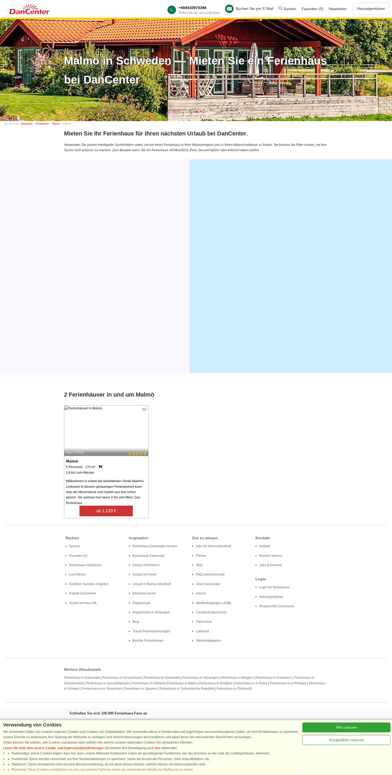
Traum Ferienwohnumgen (151, 631)
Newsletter (338, 9)
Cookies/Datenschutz (211, 612)
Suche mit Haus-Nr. (83, 603)
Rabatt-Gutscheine (82, 593)
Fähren (201, 556)
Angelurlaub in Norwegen (151, 612)
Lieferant (202, 631)
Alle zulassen (346, 727)
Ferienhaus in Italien (182, 683)
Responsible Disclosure (276, 606)
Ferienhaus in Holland (149, 683)
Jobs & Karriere (270, 565)
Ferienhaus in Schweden (162, 678)
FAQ (199, 565)
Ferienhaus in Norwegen (201, 678)
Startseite (27, 123)
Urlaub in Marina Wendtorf (152, 584)
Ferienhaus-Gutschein (85, 565)
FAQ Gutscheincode (210, 574)
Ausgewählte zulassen (346, 740)
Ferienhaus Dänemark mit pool (155, 546)
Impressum (204, 622)
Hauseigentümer (371, 8)
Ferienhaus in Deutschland (122, 678)
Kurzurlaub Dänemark (149, 556)
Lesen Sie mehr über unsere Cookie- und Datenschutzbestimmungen (53, 748)
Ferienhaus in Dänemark (82, 678)
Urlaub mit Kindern (146, 565)
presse (201, 593)
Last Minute (77, 574)
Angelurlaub (141, 603)
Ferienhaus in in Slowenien (102, 688)
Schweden (42, 123)
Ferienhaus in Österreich (234, 688)
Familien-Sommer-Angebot (88, 584)
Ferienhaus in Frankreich (273, 678)
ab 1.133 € (106, 511)
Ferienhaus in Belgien (237, 678)
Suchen (289, 9)
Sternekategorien (208, 640)
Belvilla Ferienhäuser (148, 640)
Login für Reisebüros (274, 587)
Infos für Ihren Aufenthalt (213, 546)
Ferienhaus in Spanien (140, 688)
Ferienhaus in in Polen (251, 683)
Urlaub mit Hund (144, 574)
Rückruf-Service (270, 556)
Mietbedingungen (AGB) (213, 603)
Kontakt (264, 546)
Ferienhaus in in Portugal (288, 683)
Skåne (56, 123)
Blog (136, 622)
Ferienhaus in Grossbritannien (108, 683)
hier (158, 748)
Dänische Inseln (144, 593)
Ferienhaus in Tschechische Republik (187, 688)
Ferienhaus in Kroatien (215, 683)
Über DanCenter (208, 584)
